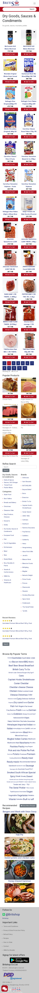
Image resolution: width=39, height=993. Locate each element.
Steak (18, 776)
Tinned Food (8, 485)
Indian (30, 724)
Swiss (34, 782)
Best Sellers (8, 498)
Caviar (17, 683)
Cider (30, 695)
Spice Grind (26, 599)
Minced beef (19, 735)
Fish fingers (19, 706)
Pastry (21, 746)
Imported (22, 724)
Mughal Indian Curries (17, 739)
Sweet (29, 776)
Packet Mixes (8, 487)
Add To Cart (11, 54)
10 (14, 368)
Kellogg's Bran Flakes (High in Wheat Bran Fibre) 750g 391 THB (10, 214)
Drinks (6, 525)
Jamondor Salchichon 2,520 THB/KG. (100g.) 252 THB (28, 241)
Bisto (24, 493)
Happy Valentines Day (15, 721)
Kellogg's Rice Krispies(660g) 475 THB (10, 104)
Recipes (6, 938)
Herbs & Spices (9, 480)
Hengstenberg (27, 547)
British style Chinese (15, 672)
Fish (5, 539)
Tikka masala (30, 788)
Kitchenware (8, 547)
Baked (21, 662)
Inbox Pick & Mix (27, 551)
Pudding (12, 758)
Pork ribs (9, 754)
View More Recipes (28, 806)
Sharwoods (26, 587)
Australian (17, 658)
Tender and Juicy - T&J (21, 784)
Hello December (29, 721)
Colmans (25, 520)
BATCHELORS (26, 485)
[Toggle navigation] (34, 3)
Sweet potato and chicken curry (19, 858)
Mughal (24, 571)
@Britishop (12, 914)
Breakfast (29, 665)
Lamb (27, 728)
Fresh (18, 710)
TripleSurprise (14, 792)
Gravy (25, 714)
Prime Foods (26, 579)
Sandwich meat (20, 765)
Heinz (24, 543)
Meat (5, 551)
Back (10, 662)
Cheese (29, 687)
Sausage (30, 765)
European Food (9, 535)
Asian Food (7, 494)
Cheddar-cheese (17, 687)
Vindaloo (31, 795)
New (5, 555)
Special (32, 772)
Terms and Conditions (11, 926)
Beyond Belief (26, 489)
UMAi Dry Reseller (9, 950)
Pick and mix (14, 750)
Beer (16, 665)
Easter (31, 702)
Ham (27, 718)
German (32, 710)
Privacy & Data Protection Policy (14, 930)
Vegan (29, 791)
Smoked (11, 772)
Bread (21, 665)
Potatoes (23, 754)
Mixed (26, 735)
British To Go (26, 501)
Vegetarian (22, 795)
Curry (19, 698)
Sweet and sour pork (13, 782)
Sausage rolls (14, 769)
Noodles (32, 743)
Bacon (15, 662)
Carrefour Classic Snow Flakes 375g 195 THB (28, 131)
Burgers (25, 672)
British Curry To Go (21, 669)
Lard (31, 728)
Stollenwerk (26, 603)
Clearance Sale (9, 510)
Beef (11, 665)
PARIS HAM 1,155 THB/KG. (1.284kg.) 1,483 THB (10, 296)
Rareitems (18, 758)
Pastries (14, 746)
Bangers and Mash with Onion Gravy (19, 811)
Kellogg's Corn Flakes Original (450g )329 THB (28, 104)
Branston (25, 497)
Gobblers (25, 535)
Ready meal (27, 758)
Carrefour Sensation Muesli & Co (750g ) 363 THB (29, 159)
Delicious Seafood (28, 699)
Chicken (13, 691)
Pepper (30, 746)
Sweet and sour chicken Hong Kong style (21, 779)
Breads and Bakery (10, 502)
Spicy (12, 776)
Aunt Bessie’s (26, 481)
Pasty (26, 746)
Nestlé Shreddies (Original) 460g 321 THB (10, 131)
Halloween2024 (18, 718)
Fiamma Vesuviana (28, 528)
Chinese (14, 695)
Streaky (23, 776)
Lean (34, 728)
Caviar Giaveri (26, 512)
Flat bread (28, 706)
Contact (6, 946)
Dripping (10, 702)
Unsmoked (22, 792)
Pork (32, 750)
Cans (21, 675)
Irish (34, 724)
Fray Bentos (26, 532)
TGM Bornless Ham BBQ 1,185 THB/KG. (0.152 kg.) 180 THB (10, 351)
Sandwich (12, 766)
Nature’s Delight (27, 575)
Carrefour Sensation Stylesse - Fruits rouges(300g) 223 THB (10, 186)
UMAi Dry (7, 576)
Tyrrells (24, 611)
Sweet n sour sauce (25, 782)
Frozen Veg (25, 710)
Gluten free (10, 714)
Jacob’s (25, 555)
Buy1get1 (31, 672)
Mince (30, 732)
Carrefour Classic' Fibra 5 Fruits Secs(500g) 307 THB (10, 159)
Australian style (28, 658)
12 (25, 368)
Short (31, 769)
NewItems (25, 743)
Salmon (33, 762)
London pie (14, 732)
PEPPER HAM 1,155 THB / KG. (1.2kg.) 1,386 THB (29, 296)
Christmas (7, 506)
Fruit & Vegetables (10, 543)
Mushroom (32, 739)
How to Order (8, 942)
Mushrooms (11, 743)
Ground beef (31, 714)
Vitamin (12, 799)
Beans (31, 662)
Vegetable (12, 795)
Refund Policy (8, 934)
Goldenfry (25, 540)
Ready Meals (8, 559)
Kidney (15, 728)
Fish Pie (19, 834)
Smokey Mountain (28, 595)
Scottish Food (23, 769)
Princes (24, 583)
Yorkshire (19, 799)
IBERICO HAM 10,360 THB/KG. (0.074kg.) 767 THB (10, 324)
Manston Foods (27, 563)
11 (19, 368)
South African (21, 772)
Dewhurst (25, 524)
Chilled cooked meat (25, 691)
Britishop (5, 918)
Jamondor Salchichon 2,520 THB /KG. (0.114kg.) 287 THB (10, 269)
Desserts (7, 521)
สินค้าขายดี (28, 799)
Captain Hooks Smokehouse (21, 679)
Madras (20, 732)
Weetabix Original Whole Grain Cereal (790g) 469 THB (10, 76)
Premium (31, 754)
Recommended (25, 762)
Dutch (25, 702)
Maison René (26, 559)
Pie (28, 750)
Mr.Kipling (25, 567)
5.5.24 (10, 658)
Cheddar (24, 683)
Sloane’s (25, 591)
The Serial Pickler (28, 607)
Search (32, 9)
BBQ (26, 662)
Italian (10, 728)
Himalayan (12, 724)
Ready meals (13, 762)
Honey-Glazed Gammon (19, 881)
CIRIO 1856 (26, 516)
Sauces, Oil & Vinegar (11, 482)
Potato (16, 754)
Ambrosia (25, 478)
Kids (19, 729)
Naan (17, 743)
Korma (23, 728)
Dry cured (18, 702)
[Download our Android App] (19, 960)
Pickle (23, 750)
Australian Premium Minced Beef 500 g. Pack (17, 623)
